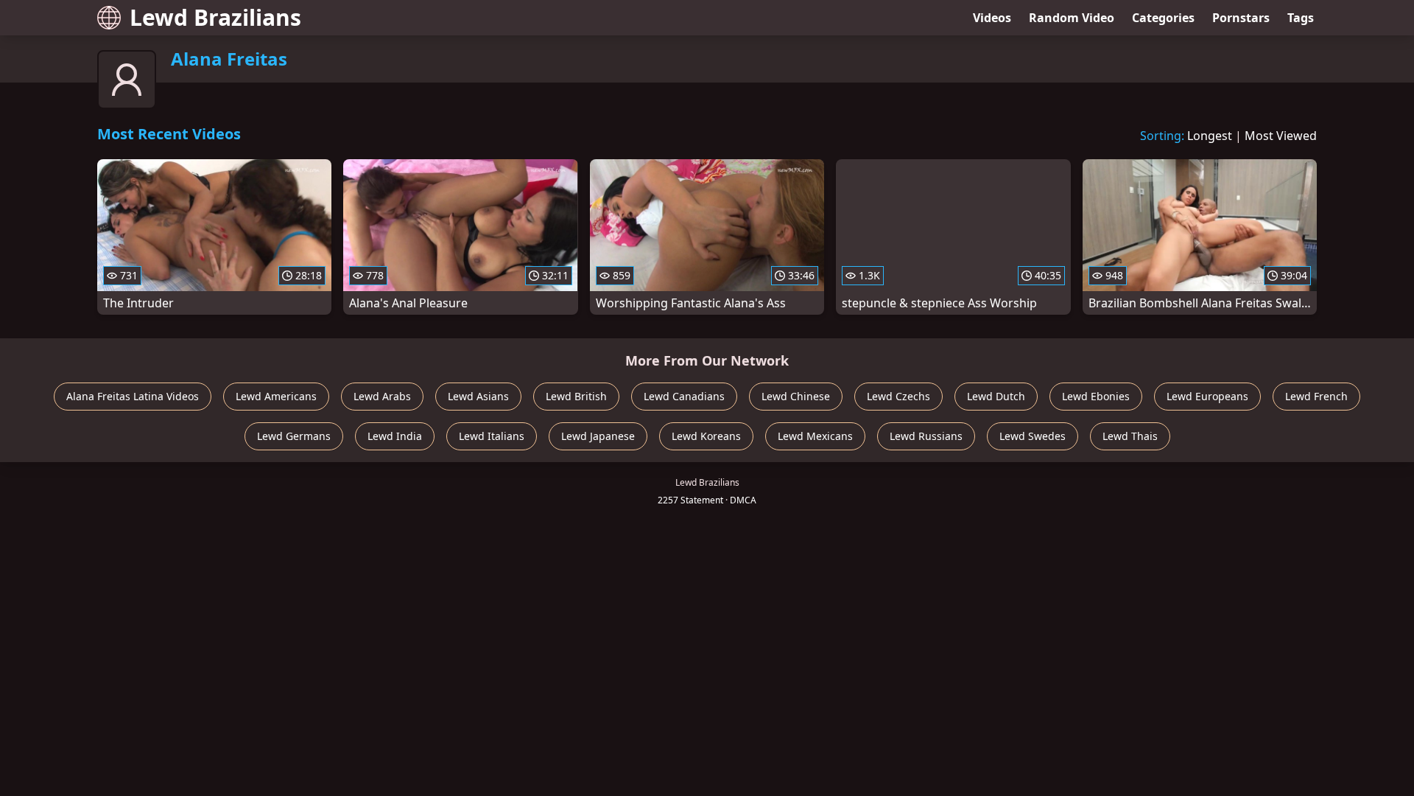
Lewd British (576, 396)
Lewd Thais (1130, 436)
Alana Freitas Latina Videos (132, 396)
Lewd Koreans (706, 436)
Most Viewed (1281, 136)
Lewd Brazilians (215, 17)
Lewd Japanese (598, 436)
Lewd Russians (926, 436)
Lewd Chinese (795, 396)
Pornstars (1241, 18)
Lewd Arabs (382, 396)
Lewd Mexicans (815, 436)
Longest (1209, 136)
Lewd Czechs (898, 396)
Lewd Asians (478, 396)
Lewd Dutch (996, 396)
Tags (1300, 18)
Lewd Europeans (1207, 396)
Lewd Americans (276, 396)
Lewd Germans (294, 436)
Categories (1163, 18)
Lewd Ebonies (1096, 396)
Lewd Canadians (684, 396)
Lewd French (1316, 396)
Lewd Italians (491, 436)
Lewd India (394, 436)
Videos (992, 18)
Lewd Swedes (1032, 436)
